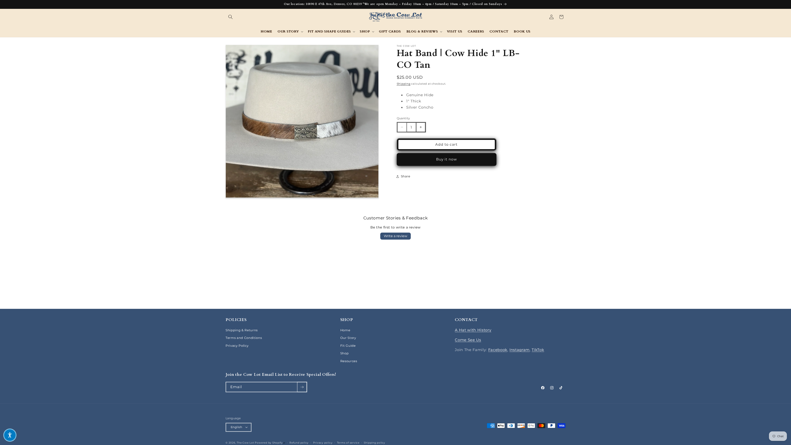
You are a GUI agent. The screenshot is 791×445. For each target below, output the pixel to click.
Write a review (395, 236)
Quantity (403, 118)
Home (345, 330)
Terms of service (348, 442)
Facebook (497, 350)
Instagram (519, 350)
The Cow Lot (245, 442)
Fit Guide (348, 346)
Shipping (404, 83)
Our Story (348, 338)
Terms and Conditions (244, 338)
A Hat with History (473, 330)
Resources (348, 361)
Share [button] (405, 176)
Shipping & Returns (242, 330)
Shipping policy (374, 442)
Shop (344, 353)
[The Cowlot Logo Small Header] (395, 17)
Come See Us (468, 340)
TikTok (538, 350)
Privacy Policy (237, 346)
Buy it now (446, 159)
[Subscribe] (302, 387)
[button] (230, 17)
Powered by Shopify (270, 442)
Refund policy (299, 442)
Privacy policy (323, 442)
